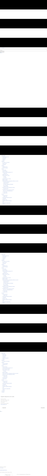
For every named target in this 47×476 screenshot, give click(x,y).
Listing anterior (4, 407)
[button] (2, 52)
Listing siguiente (43, 407)
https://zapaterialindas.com (4, 404)
